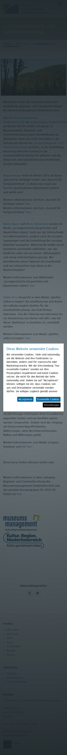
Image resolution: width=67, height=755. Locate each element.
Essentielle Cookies (48, 399)
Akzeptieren (25, 399)
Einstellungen (51, 404)
